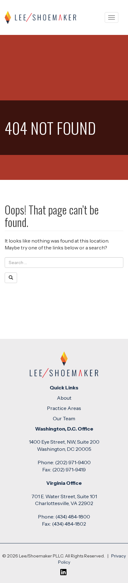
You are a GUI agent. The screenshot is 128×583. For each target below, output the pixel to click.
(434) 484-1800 (72, 516)
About (64, 398)
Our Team (64, 418)
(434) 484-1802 (69, 524)
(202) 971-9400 (73, 462)
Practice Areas (64, 408)
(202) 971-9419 (69, 469)
